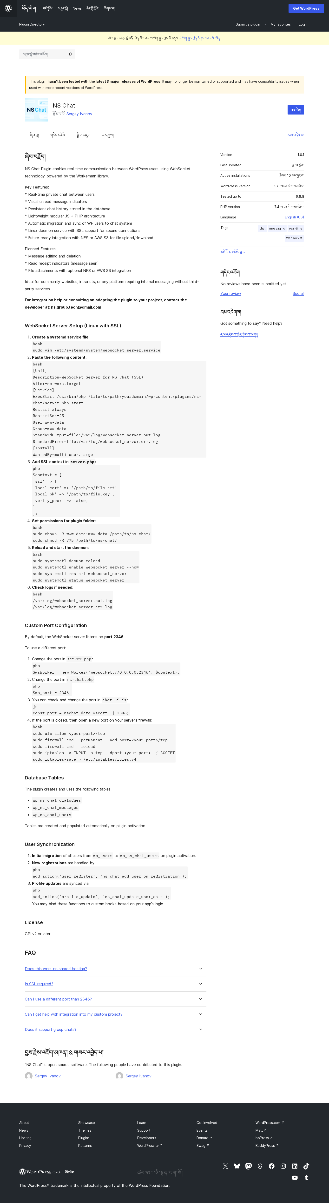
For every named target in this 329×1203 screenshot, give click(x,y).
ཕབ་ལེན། (296, 110)
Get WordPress (306, 8)
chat (262, 228)
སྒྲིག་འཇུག (83, 135)
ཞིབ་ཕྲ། (34, 135)
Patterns (85, 1145)
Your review (230, 293)
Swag (203, 1145)
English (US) (294, 217)
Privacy (25, 1145)
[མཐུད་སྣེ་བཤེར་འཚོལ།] (70, 54)
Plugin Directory (32, 24)
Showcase (86, 1123)
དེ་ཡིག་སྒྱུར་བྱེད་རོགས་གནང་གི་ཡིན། (200, 38)
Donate (204, 1138)
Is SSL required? (39, 984)
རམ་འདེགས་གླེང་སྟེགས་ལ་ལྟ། (239, 334)
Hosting (25, 1138)
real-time (295, 228)
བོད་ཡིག (69, 1172)
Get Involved (207, 1123)
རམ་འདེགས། (296, 135)
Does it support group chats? (50, 1029)
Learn (141, 1123)
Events (202, 1130)
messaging (277, 228)
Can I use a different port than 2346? (58, 999)
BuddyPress (267, 1145)
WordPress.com (270, 1123)
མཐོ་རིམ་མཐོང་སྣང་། (233, 252)
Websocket (294, 238)
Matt (261, 1130)
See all (298, 293)
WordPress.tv (150, 1145)
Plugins (84, 1138)
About (24, 1123)
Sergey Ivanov (79, 113)
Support (143, 1130)
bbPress (264, 1138)
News (23, 1130)
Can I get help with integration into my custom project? (73, 1014)
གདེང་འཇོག (58, 135)
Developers (146, 1138)
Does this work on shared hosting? (56, 968)
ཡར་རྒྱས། (108, 135)
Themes (84, 1130)
